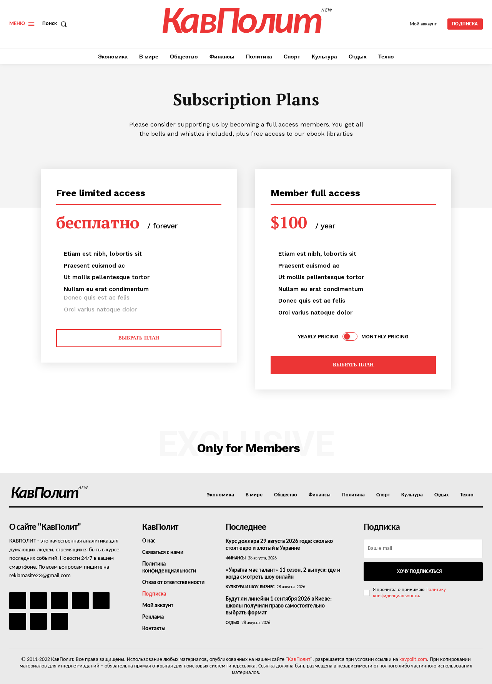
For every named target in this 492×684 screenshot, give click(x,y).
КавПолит (299, 659)
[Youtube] (59, 621)
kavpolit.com (413, 659)
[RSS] (80, 600)
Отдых (232, 623)
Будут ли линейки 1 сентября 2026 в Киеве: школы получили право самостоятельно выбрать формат (279, 606)
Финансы (236, 558)
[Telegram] (101, 600)
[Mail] (59, 600)
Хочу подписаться (419, 571)
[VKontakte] (38, 621)
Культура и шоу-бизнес (250, 587)
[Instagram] (38, 600)
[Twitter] (17, 621)
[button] (56, 24)
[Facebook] (17, 600)
